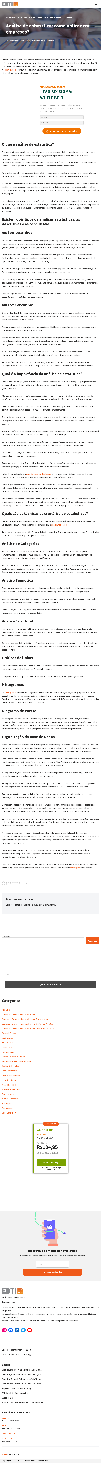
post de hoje (10, 69)
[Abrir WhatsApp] (7, 1456)
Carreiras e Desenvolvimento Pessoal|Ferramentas (25, 1019)
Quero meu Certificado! (50, 984)
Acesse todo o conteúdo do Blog (16, 1354)
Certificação (7, 1038)
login (26, 904)
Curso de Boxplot (9, 1397)
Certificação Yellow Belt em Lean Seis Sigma (22, 1369)
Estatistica (50, 40)
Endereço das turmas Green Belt (16, 1349)
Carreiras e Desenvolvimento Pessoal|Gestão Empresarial (28, 1028)
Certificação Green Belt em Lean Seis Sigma (21, 1374)
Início (20, 17)
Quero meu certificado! (61, 131)
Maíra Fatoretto (37, 40)
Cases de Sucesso (9, 1033)
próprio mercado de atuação (39, 474)
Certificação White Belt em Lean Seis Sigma (21, 1383)
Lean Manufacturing (11, 1075)
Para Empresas (8, 1094)
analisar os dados (59, 524)
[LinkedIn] (17, 1330)
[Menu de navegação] (96, 4)
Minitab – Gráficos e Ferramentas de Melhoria (22, 1402)
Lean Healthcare (9, 1070)
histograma (11, 692)
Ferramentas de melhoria (13, 1056)
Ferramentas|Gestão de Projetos (17, 1061)
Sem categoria (8, 1108)
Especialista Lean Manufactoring (16, 1388)
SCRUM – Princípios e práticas (15, 1393)
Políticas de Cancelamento (14, 1297)
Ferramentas (8, 1052)
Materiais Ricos (9, 1084)
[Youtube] (29, 1330)
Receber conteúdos (52, 1272)
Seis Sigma (75, 867)
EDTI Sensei (7, 1042)
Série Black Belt (9, 1112)
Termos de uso (8, 1302)
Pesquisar (6, 935)
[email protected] (13, 1454)
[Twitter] (23, 1330)
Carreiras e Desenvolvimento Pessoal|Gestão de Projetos (27, 1023)
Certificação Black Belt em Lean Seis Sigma (21, 1379)
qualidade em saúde (10, 1098)
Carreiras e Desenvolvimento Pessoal (18, 1014)
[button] (51, 1124)
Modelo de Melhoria (11, 1089)
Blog (25, 17)
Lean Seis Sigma (9, 1080)
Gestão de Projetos (10, 1066)
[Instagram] (4, 1330)
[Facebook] (10, 1330)
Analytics (6, 1009)
